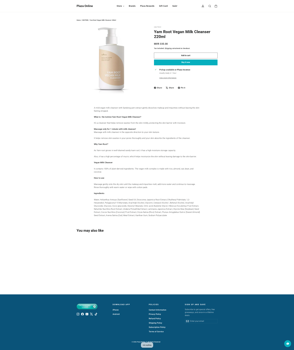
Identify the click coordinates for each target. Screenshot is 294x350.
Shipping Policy (155, 323)
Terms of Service (156, 331)
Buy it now (185, 62)
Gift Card (163, 6)
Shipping (168, 48)
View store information (167, 78)
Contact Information (157, 310)
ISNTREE (85, 20)
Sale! (174, 6)
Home (79, 20)
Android (116, 314)
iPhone (116, 310)
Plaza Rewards (147, 6)
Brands (132, 6)
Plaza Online (85, 6)
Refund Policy (155, 318)
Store (119, 6)
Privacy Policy (155, 314)
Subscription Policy (157, 327)
